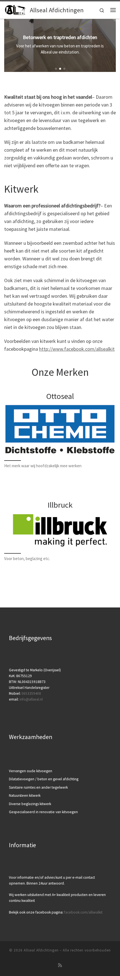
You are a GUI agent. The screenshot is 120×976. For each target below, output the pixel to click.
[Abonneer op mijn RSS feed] (60, 965)
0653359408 (31, 693)
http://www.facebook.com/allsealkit (77, 349)
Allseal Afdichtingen (41, 950)
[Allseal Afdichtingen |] (16, 9)
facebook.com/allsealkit (83, 912)
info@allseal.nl (31, 699)
